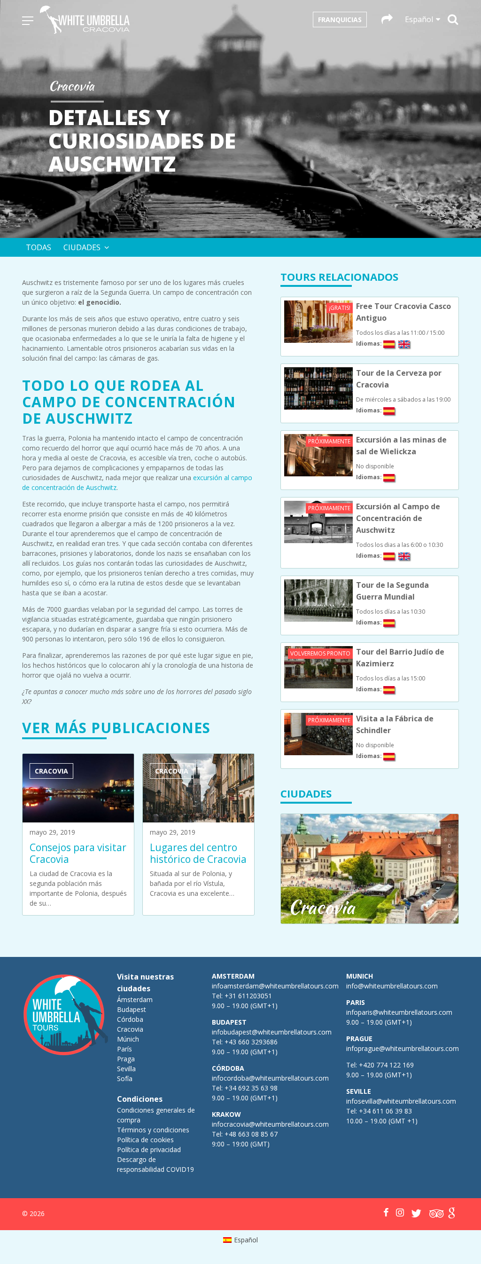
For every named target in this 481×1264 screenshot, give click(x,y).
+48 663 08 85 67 (251, 1134)
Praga (126, 1058)
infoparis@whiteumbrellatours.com (399, 1012)
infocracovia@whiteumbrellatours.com (270, 1124)
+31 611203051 (248, 995)
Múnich (128, 1039)
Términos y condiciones (153, 1129)
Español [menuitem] (246, 1239)
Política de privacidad (149, 1149)
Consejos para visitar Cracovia (78, 853)
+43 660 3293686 (251, 1041)
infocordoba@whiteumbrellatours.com (270, 1078)
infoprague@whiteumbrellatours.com (402, 1048)
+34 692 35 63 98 (251, 1087)
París (124, 1048)
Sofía (124, 1078)
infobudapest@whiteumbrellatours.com (272, 1031)
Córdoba (130, 1019)
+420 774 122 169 (385, 1064)
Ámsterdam (135, 999)
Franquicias (340, 19)
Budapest (131, 1009)
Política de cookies (145, 1139)
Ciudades (82, 247)
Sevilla (126, 1068)
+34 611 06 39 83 (385, 1110)
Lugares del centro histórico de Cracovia (198, 853)
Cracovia (130, 1029)
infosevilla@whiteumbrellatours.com (401, 1101)
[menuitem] (240, 1240)
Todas (38, 247)
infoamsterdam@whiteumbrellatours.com (275, 985)
